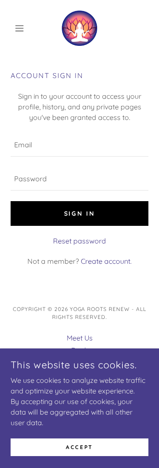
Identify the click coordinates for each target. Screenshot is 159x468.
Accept (79, 447)
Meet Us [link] (80, 337)
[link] (79, 28)
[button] (21, 28)
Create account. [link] (106, 261)
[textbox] (79, 145)
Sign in (79, 213)
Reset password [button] (79, 240)
